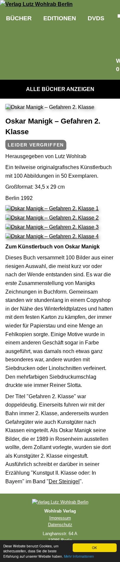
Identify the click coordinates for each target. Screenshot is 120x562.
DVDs (96, 18)
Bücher (19, 18)
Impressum (60, 517)
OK (94, 547)
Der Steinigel (64, 481)
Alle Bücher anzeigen (60, 89)
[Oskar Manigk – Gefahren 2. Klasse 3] (52, 227)
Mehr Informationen (79, 556)
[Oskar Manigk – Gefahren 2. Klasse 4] (52, 236)
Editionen (59, 18)
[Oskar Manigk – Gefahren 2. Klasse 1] (52, 208)
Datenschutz (60, 524)
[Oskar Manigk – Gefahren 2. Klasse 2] (52, 218)
